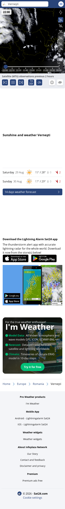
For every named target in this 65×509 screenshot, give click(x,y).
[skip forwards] (21, 82)
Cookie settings (32, 497)
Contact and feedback (32, 459)
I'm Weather (32, 403)
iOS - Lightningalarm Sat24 (33, 424)
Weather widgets (32, 439)
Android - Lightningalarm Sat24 (32, 418)
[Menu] (61, 4)
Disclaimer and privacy (32, 465)
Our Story (32, 453)
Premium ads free (32, 480)
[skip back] (5, 82)
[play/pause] (13, 82)
